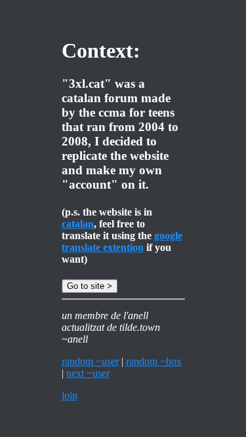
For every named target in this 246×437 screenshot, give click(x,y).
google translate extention (122, 241)
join (69, 395)
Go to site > (89, 286)
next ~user (88, 373)
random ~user (90, 361)
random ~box (154, 361)
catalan (78, 223)
